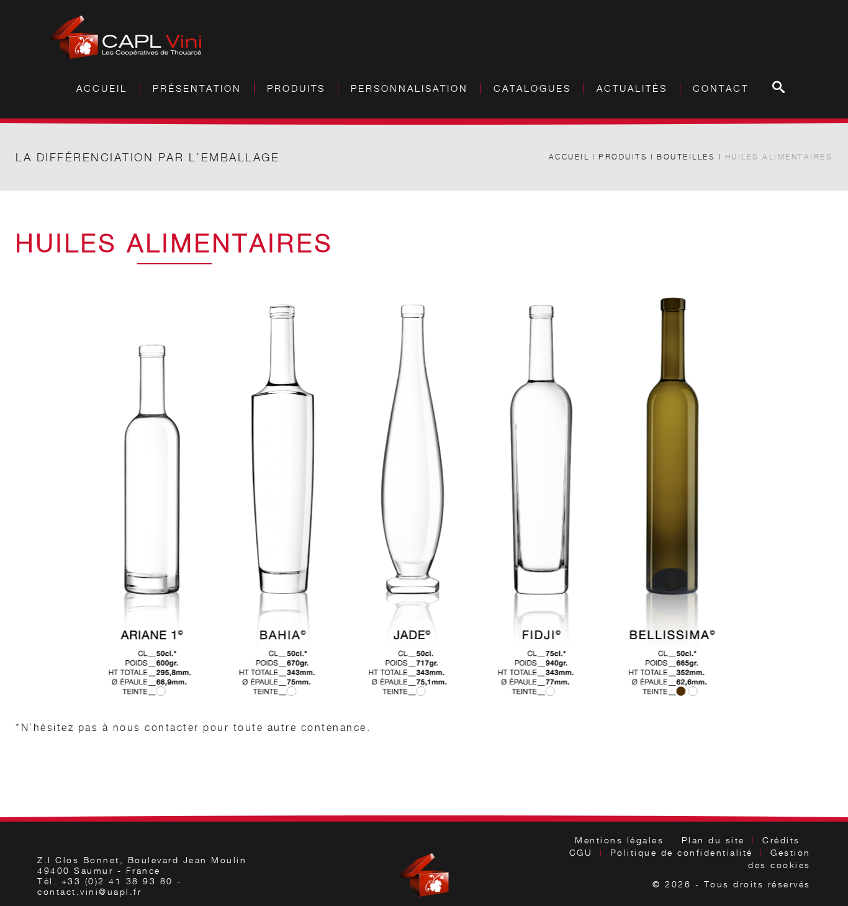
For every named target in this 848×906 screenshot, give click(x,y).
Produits (622, 156)
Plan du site (713, 840)
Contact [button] (721, 88)
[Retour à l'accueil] (125, 37)
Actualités (632, 88)
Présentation (197, 88)
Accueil (101, 88)
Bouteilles (686, 156)
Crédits (781, 840)
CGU (581, 852)
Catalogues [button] (532, 88)
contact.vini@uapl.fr (89, 891)
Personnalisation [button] (409, 88)
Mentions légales (619, 840)
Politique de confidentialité (681, 852)
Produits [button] (296, 88)
